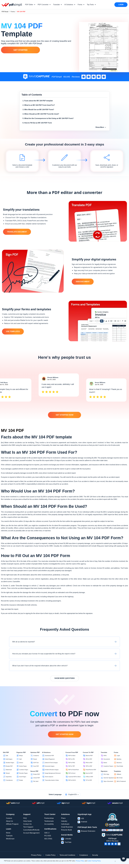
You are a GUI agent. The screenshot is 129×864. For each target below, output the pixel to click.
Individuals (65, 824)
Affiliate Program (12, 824)
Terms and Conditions (67, 855)
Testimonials (49, 821)
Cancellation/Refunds (31, 830)
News (8, 833)
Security (95, 855)
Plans (63, 818)
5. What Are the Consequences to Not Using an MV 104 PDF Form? (48, 118)
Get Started (20, 50)
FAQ (25, 818)
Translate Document (17, 232)
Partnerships (49, 818)
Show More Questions (64, 678)
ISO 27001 (48, 839)
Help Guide (27, 821)
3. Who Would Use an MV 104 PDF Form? (38, 109)
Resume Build (66, 830)
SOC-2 (46, 833)
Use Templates (13, 331)
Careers (9, 818)
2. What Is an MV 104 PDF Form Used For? (39, 105)
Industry (64, 821)
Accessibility (49, 824)
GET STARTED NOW (64, 415)
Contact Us (27, 824)
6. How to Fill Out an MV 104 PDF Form (37, 123)
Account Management (31, 833)
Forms (13, 11)
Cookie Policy (50, 855)
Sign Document (83, 281)
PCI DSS (47, 836)
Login (120, 4)
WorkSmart (10, 839)
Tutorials (9, 836)
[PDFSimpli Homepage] (12, 5)
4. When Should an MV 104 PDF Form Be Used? (41, 114)
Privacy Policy (36, 855)
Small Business (67, 827)
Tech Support (28, 827)
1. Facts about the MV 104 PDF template (38, 101)
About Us (9, 821)
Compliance (83, 855)
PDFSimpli (5, 11)
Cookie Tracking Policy (94, 861)
